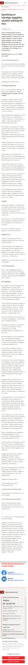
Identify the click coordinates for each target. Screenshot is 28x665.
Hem (3, 7)
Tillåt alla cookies (13, 661)
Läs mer (7, 649)
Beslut (6, 7)
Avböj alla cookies (13, 657)
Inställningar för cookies (13, 654)
